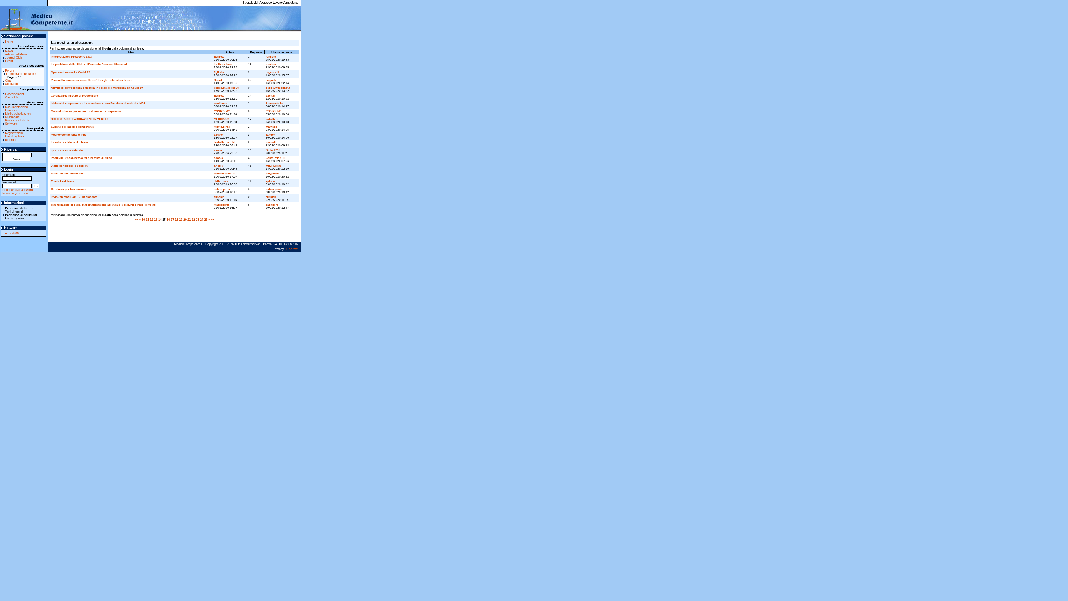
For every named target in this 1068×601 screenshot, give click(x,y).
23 (197, 219)
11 (147, 219)
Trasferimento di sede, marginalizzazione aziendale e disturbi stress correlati (103, 204)
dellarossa (221, 181)
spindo (270, 181)
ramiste (271, 56)
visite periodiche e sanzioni (69, 165)
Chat (8, 80)
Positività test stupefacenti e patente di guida (81, 157)
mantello (271, 126)
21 (189, 219)
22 (193, 219)
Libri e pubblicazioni (18, 113)
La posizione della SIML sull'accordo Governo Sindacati (89, 64)
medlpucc (220, 103)
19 (180, 219)
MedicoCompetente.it (37, 19)
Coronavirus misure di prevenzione (75, 95)
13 (155, 219)
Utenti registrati (15, 136)
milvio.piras (222, 126)
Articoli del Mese (16, 54)
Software (11, 123)
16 (168, 219)
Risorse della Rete (17, 120)
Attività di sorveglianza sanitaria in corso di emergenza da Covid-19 (97, 87)
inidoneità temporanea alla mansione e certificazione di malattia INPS (98, 103)
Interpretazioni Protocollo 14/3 (71, 56)
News (9, 51)
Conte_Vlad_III (275, 157)
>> (212, 219)
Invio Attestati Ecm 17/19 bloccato (74, 196)
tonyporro (272, 173)
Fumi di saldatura (63, 181)
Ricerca (10, 139)
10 (143, 219)
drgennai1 (272, 72)
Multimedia (12, 117)
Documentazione (16, 107)
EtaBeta (219, 56)
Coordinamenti (14, 94)
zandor (218, 134)
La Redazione (223, 64)
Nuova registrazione (15, 193)
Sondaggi (11, 83)
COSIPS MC (222, 111)
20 (185, 219)
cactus (270, 95)
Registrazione (14, 133)
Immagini (11, 110)
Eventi (9, 61)
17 (172, 219)
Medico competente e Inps (68, 134)
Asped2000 (12, 233)
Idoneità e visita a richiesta (69, 142)
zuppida (271, 80)
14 (160, 219)
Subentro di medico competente (72, 126)
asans (218, 150)
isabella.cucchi (224, 142)
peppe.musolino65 (226, 87)
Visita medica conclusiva (68, 173)
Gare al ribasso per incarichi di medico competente (86, 111)
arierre (218, 165)
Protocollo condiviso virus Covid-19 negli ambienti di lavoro (91, 80)
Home (9, 41)
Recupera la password (17, 189)
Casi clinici (12, 97)
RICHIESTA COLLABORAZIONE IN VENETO (80, 118)
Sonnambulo (274, 103)
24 (201, 219)
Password (9, 182)
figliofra (219, 72)
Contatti (292, 249)
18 (176, 219)
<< (136, 219)
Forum (9, 70)
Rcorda (219, 80)
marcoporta (221, 204)
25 (205, 219)
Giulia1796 (273, 150)
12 (151, 219)
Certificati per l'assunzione (69, 189)
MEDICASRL (222, 118)
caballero (272, 118)
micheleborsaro (224, 173)
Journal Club (13, 57)
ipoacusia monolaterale (67, 150)
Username (9, 174)
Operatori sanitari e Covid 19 (70, 72)
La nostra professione (21, 73)
